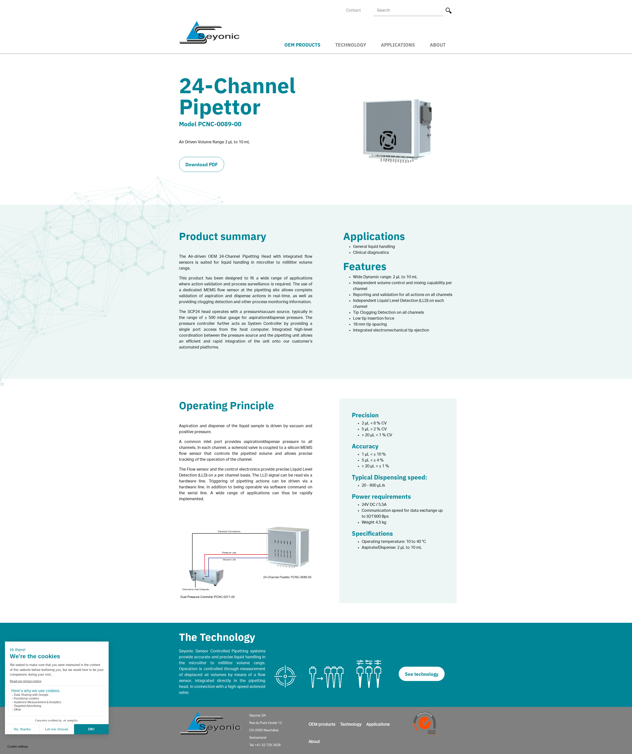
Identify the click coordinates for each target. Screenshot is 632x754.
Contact (353, 10)
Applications (398, 44)
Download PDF (201, 164)
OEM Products (302, 44)
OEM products (322, 724)
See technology (421, 673)
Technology (350, 44)
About (438, 44)
